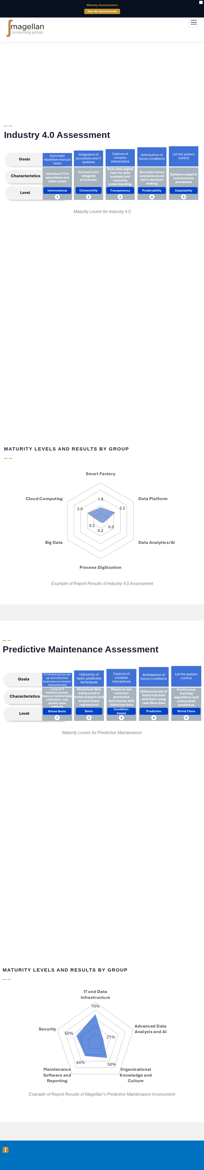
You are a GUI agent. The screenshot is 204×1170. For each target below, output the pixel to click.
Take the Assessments (102, 11)
